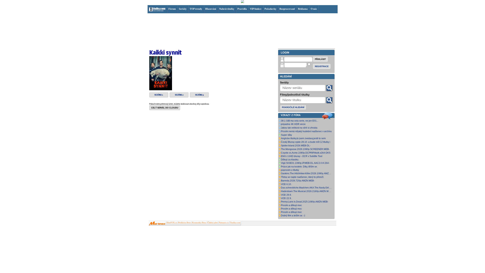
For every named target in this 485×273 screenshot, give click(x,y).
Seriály (183, 8)
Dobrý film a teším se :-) (293, 215)
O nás (314, 8)
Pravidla (242, 8)
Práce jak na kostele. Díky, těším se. (299, 166)
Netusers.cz (224, 223)
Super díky (286, 135)
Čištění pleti (212, 223)
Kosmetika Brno (199, 223)
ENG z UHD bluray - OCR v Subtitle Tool (301, 156)
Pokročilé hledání (293, 107)
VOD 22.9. (286, 198)
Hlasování (210, 8)
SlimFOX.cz (172, 223)
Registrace (322, 66)
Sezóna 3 (199, 95)
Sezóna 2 (179, 95)
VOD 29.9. (286, 195)
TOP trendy (196, 8)
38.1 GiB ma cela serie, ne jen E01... (299, 120)
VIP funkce (255, 8)
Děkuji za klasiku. (290, 159)
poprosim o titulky (290, 170)
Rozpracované (287, 8)
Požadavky (270, 8)
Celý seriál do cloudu (164, 108)
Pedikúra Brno (184, 223)
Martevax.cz (157, 223)
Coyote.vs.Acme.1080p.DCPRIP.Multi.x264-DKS (305, 152)
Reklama (303, 8)
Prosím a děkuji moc (291, 205)
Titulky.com (235, 223)
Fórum (172, 8)
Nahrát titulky (226, 8)
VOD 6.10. (286, 184)
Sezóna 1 (158, 95)
